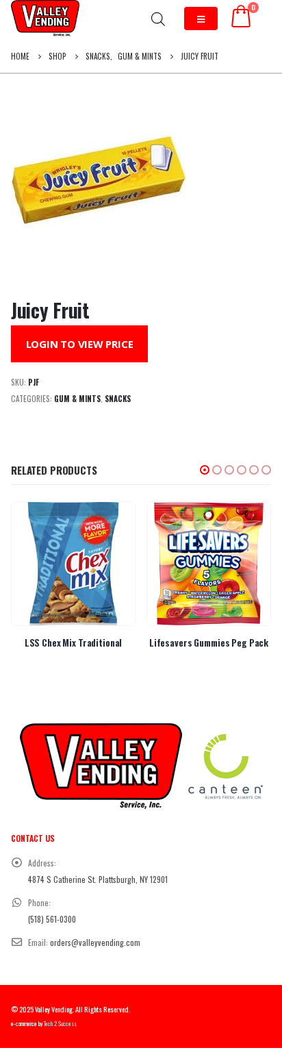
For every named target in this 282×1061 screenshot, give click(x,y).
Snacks (118, 398)
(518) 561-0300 (52, 919)
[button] (204, 470)
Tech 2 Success (60, 1023)
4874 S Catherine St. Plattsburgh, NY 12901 (98, 879)
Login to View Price (79, 344)
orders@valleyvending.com (95, 942)
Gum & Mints (77, 398)
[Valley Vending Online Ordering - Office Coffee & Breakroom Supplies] (45, 18)
